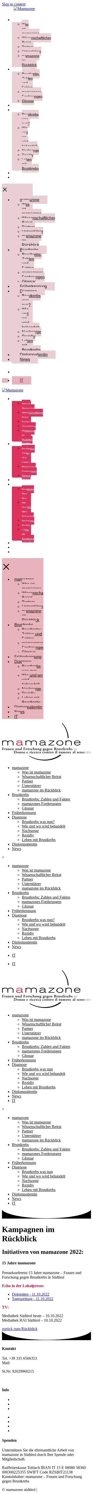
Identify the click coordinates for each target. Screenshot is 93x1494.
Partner (26, 421)
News (17, 177)
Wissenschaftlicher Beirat (36, 40)
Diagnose (20, 110)
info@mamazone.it (26, 1363)
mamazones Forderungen (33, 274)
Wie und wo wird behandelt (28, 509)
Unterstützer (29, 426)
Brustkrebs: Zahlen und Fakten (31, 80)
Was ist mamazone (30, 28)
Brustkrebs (21, 69)
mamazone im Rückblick (31, 240)
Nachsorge (28, 520)
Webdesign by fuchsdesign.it (60, 1489)
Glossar (28, 281)
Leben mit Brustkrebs (31, 345)
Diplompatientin (26, 173)
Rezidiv (26, 525)
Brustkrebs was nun (31, 668)
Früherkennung (33, 286)
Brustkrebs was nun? (31, 300)
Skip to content (14, 4)
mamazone (21, 20)
